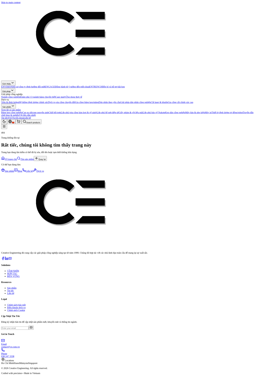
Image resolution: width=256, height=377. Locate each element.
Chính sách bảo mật (16, 305)
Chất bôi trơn (55, 112)
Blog (20, 171)
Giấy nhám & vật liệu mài (131, 112)
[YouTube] (10, 259)
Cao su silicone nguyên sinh (35, 112)
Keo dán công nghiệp (175, 112)
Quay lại (42, 159)
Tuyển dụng (18, 118)
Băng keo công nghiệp (11, 112)
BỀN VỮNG (13, 276)
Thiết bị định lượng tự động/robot (227, 112)
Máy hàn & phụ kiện (195, 112)
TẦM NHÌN (13, 271)
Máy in (208, 112)
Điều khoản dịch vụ (16, 307)
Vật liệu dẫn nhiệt (27, 115)
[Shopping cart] (18, 121)
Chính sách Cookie (16, 310)
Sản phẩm (6, 107)
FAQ (10, 118)
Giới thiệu (6, 84)
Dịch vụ (40, 171)
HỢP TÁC (12, 273)
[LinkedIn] (6, 259)
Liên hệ (27, 118)
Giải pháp (6, 91)
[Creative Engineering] (70, 79)
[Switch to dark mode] (4, 121)
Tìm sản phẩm (27, 159)
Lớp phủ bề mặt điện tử (108, 112)
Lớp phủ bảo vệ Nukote (154, 112)
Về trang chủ (11, 159)
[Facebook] (3, 259)
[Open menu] (4, 126)
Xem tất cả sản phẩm (11, 110)
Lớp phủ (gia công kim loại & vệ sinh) (79, 112)
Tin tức (4, 118)
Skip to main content (10, 2)
